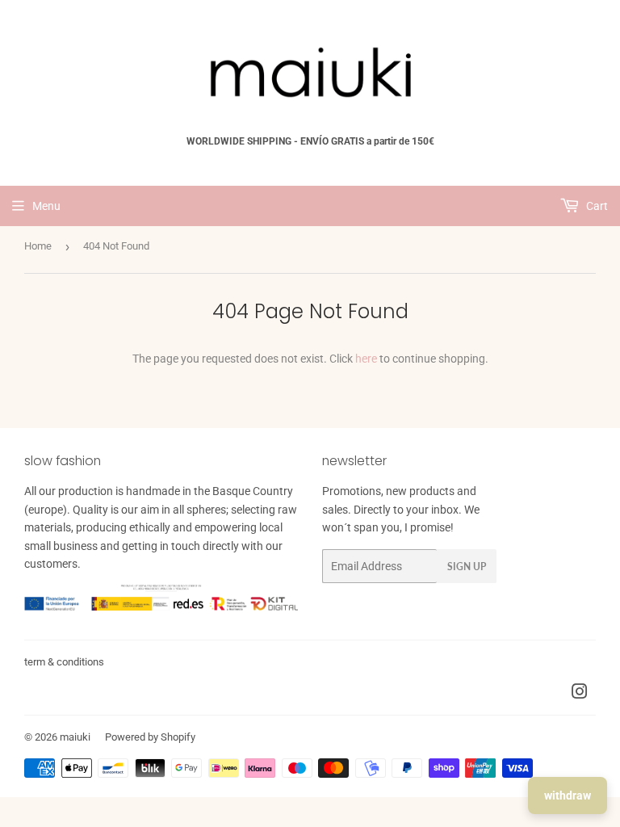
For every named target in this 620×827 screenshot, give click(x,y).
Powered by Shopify (150, 737)
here (366, 358)
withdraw (567, 795)
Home (38, 246)
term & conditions (64, 662)
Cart (596, 205)
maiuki (75, 737)
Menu (46, 205)
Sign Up (466, 566)
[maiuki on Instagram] (580, 693)
